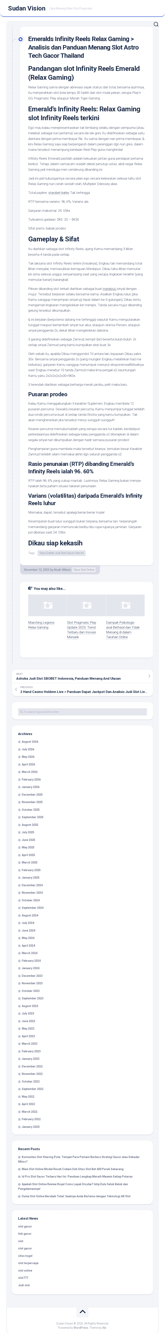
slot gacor (25, 1226)
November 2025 (32, 802)
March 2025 (29, 862)
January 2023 (30, 1058)
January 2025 (30, 877)
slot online (25, 1270)
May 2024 (28, 938)
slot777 (23, 1277)
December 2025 (32, 794)
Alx (104, 1327)
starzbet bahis (58, 193)
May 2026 (28, 756)
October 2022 (31, 1081)
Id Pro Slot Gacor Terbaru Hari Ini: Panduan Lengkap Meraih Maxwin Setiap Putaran (77, 1176)
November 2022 (32, 1073)
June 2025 (28, 840)
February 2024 (31, 960)
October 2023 (31, 991)
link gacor (25, 1233)
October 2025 (31, 809)
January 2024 (30, 968)
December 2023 (32, 975)
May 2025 (28, 847)
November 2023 (32, 983)
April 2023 (28, 1036)
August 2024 (30, 915)
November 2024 (32, 892)
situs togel (25, 1255)
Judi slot (24, 1285)
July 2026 (28, 749)
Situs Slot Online (84, 569)
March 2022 (29, 1111)
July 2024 (28, 922)
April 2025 (28, 855)
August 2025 (30, 824)
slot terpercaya (28, 1263)
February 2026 (31, 779)
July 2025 (28, 832)
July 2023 (28, 1013)
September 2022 (32, 1089)
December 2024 (32, 885)
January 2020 (30, 1126)
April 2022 (28, 1104)
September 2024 (32, 907)
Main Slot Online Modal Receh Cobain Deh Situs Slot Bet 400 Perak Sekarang (73, 1169)
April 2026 (28, 764)
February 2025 (31, 870)
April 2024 (28, 945)
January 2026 (30, 787)
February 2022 (31, 1119)
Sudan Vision (26, 8)
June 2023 (28, 1021)
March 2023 (29, 1043)
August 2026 (30, 741)
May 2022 (28, 1096)
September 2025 (32, 817)
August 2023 (30, 1006)
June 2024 (28, 930)
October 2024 (31, 900)
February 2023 (31, 1051)
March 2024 (29, 953)
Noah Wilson (62, 570)
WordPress (81, 1327)
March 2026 (29, 771)
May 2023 (28, 1028)
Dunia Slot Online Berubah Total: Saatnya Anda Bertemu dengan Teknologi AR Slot (76, 1196)
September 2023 (32, 998)
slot (20, 1241)
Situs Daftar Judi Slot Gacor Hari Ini (61, 553)
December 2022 (32, 1066)
